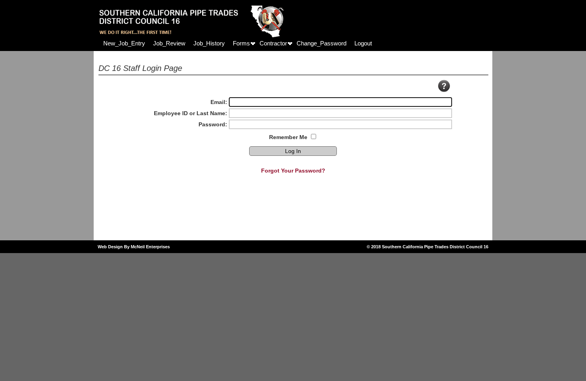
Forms (241, 43)
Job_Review (169, 43)
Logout (363, 43)
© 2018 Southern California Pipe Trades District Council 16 (427, 246)
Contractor (273, 43)
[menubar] (237, 43)
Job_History (209, 43)
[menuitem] (124, 43)
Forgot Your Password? (293, 170)
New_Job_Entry (124, 43)
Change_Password (321, 43)
